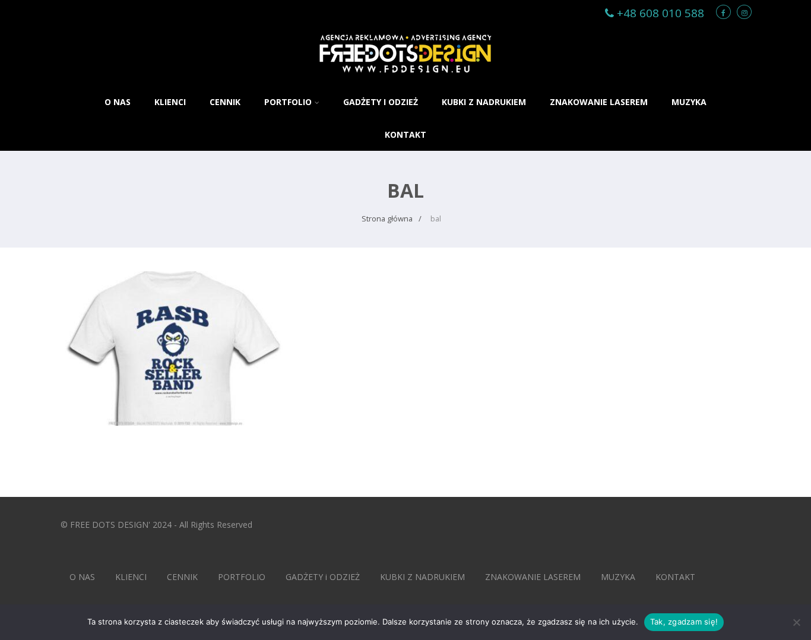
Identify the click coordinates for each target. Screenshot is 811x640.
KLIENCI (170, 101)
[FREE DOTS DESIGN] (405, 79)
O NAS (117, 101)
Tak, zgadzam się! (684, 621)
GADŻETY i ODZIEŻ (380, 101)
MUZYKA (689, 101)
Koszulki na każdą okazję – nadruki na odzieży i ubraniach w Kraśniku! (175, 302)
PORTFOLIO (288, 101)
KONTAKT (405, 134)
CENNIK (225, 101)
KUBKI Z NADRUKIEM (484, 101)
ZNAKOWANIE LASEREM (599, 101)
